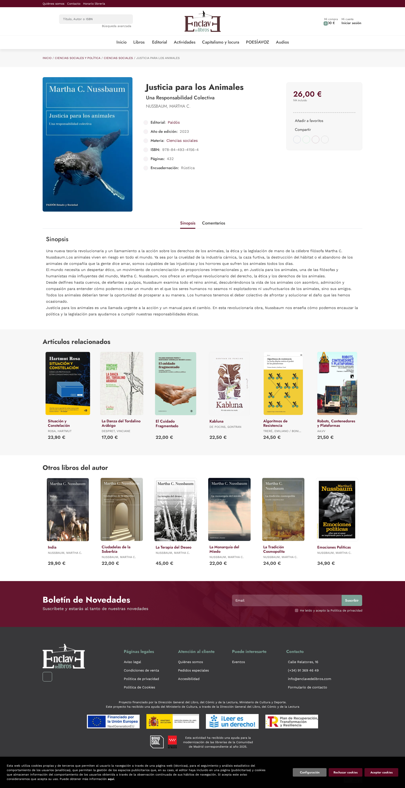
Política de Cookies (139, 687)
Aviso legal (132, 662)
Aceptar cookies (381, 772)
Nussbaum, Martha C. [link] (168, 106)
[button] (331, 21)
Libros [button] (138, 42)
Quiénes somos (53, 3)
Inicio (47, 58)
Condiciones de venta (141, 670)
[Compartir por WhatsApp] (306, 139)
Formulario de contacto (307, 687)
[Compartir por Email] (315, 139)
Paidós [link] (174, 122)
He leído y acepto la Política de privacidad (331, 610)
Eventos (238, 662)
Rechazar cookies (345, 772)
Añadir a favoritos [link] (309, 120)
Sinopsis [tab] (187, 223)
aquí (111, 779)
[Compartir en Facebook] (297, 139)
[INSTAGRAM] (47, 676)
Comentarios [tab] (213, 223)
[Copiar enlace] (325, 139)
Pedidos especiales (193, 670)
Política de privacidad (141, 679)
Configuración (310, 772)
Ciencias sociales (118, 58)
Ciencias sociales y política (77, 58)
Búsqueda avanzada (116, 26)
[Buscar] (126, 19)
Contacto (73, 3)
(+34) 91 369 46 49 (303, 670)
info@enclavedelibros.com (309, 679)
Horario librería (94, 3)
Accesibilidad (189, 679)
